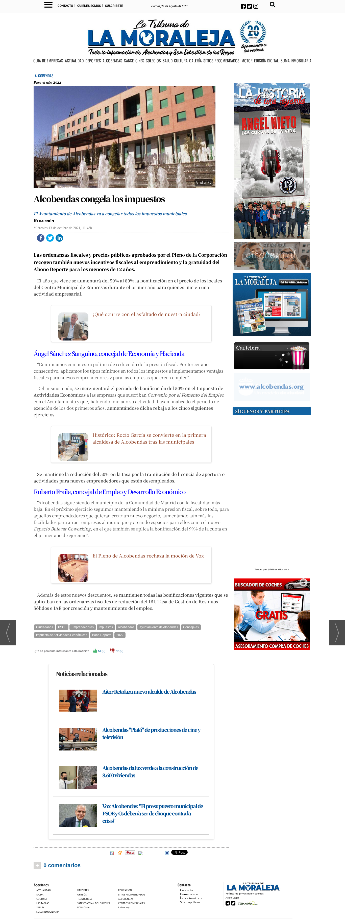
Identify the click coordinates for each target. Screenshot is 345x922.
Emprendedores (82, 627)
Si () (101, 651)
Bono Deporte (101, 635)
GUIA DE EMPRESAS (48, 61)
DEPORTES (93, 61)
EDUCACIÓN (125, 890)
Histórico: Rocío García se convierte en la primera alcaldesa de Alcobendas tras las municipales (149, 438)
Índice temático (191, 898)
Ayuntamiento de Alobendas (158, 627)
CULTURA (181, 61)
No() (119, 651)
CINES (139, 61)
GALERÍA (195, 61)
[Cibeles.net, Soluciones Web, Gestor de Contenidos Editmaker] (247, 903)
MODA (39, 894)
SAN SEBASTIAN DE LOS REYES (93, 903)
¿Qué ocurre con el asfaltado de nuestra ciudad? (146, 314)
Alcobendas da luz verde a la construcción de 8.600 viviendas (150, 771)
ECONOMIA (83, 907)
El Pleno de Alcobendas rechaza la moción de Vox (148, 555)
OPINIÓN (82, 894)
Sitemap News (190, 902)
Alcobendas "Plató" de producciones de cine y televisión (151, 733)
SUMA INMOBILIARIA (296, 61)
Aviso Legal (232, 897)
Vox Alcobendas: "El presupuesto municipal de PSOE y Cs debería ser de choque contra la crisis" (152, 813)
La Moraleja (124, 907)
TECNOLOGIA (84, 899)
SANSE (129, 61)
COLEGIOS (153, 61)
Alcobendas (126, 627)
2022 (120, 635)
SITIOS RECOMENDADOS (221, 61)
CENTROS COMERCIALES (131, 903)
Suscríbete (114, 6)
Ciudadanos (44, 627)
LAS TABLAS (42, 903)
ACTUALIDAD (74, 61)
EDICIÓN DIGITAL (266, 61)
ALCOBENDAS (112, 61)
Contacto (65, 6)
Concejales (191, 627)
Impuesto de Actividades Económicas (61, 635)
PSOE (62, 627)
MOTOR (247, 61)
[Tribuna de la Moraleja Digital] (271, 304)
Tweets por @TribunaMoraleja (272, 569)
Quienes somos (89, 6)
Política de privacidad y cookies (245, 893)
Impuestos (106, 627)
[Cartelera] (271, 356)
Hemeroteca (189, 894)
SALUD (168, 61)
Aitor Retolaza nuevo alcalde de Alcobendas (149, 691)
